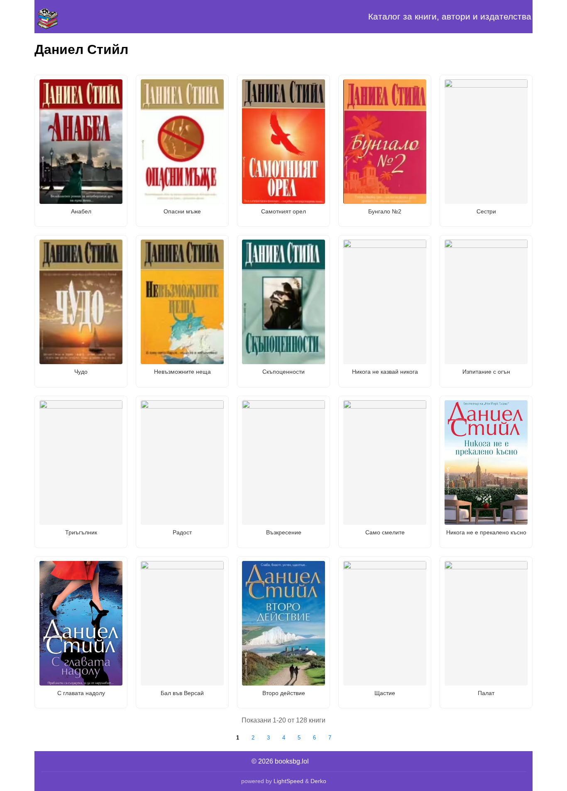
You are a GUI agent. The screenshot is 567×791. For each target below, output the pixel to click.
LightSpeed (288, 781)
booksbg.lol (292, 761)
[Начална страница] (75, 16)
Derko (318, 781)
